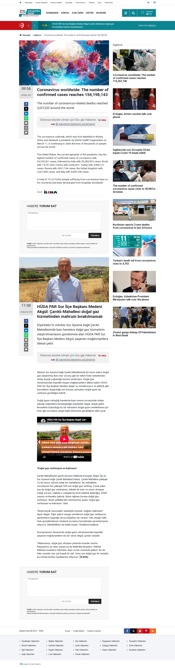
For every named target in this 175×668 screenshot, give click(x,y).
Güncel (65, 13)
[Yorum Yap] (26, 132)
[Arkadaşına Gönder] (26, 123)
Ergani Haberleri (56, 650)
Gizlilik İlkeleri (78, 631)
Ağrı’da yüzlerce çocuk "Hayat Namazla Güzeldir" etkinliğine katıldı (81, 25)
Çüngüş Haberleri (109, 645)
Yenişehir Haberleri (137, 641)
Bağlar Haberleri (56, 641)
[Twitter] (26, 109)
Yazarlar (92, 3)
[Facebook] (26, 104)
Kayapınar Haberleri (111, 641)
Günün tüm (147, 25)
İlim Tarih (77, 13)
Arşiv (99, 3)
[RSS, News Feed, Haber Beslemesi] (153, 631)
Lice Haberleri (55, 654)
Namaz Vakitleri (56, 3)
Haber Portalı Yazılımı (32, 664)
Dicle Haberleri (135, 645)
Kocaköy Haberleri (137, 650)
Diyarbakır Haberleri (30, 641)
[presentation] (28, 25)
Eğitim (89, 13)
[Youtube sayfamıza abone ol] (140, 631)
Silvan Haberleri (82, 654)
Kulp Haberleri (28, 654)
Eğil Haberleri (28, 650)
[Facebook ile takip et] (127, 631)
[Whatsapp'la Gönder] (26, 118)
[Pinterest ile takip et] (146, 631)
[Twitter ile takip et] (133, 631)
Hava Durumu (80, 3)
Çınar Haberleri (82, 645)
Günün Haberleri (41, 3)
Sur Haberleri (81, 641)
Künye (67, 631)
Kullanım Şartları (94, 631)
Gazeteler (68, 3)
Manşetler (28, 3)
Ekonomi (101, 13)
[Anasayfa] (20, 3)
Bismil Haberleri (29, 645)
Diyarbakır (52, 13)
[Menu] (125, 13)
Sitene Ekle (109, 3)
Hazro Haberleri (109, 650)
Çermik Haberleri (56, 645)
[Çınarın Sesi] (30, 13)
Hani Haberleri (81, 650)
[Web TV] (148, 2)
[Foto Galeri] (154, 2)
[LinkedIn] (26, 114)
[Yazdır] (26, 128)
